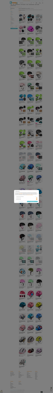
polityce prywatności (20, 193)
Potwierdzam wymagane (21, 201)
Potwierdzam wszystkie (32, 201)
